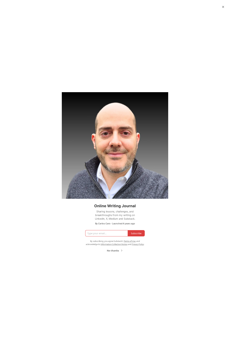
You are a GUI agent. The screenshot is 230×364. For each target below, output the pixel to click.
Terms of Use (129, 241)
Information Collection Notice (114, 244)
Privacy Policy (138, 244)
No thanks (113, 250)
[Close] (223, 7)
